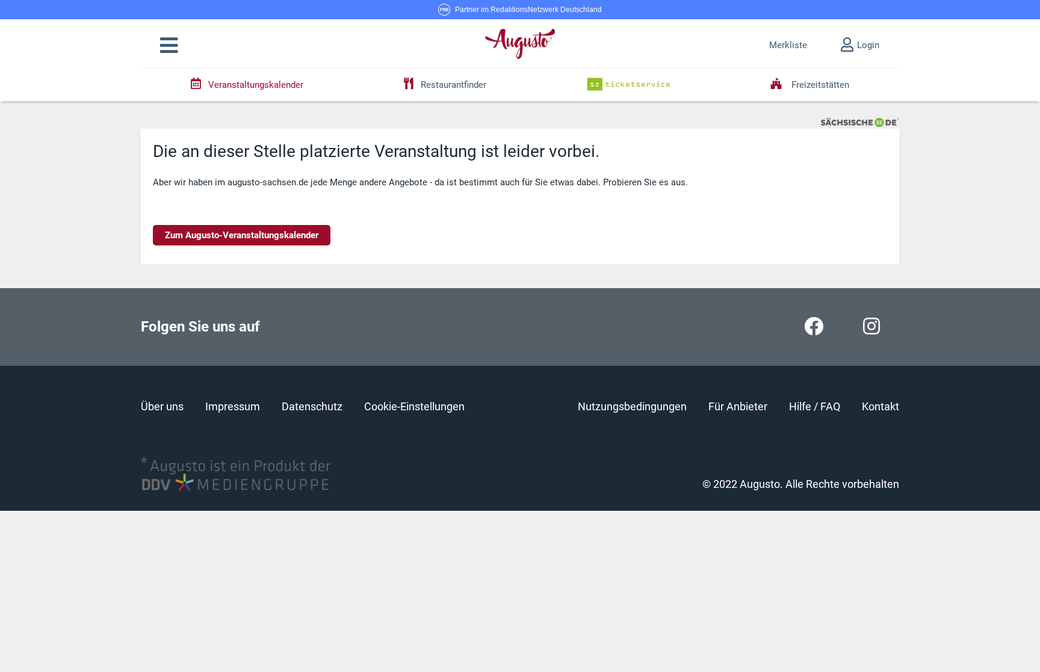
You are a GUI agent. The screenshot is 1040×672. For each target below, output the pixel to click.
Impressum (232, 406)
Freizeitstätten (819, 84)
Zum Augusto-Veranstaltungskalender (241, 235)
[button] (169, 45)
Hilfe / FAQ (814, 406)
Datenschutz (312, 406)
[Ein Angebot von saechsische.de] (860, 121)
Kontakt (880, 406)
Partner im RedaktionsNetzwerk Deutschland (528, 9)
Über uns (162, 406)
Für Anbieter (737, 406)
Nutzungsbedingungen (632, 406)
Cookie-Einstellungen (414, 406)
